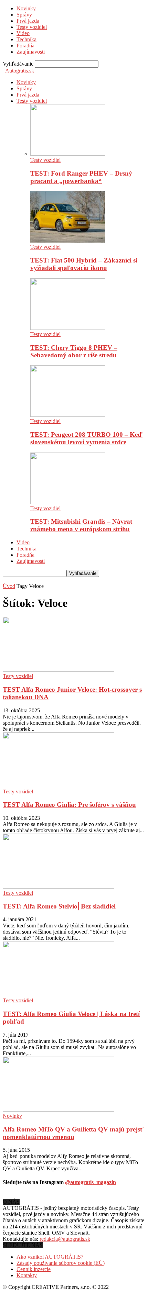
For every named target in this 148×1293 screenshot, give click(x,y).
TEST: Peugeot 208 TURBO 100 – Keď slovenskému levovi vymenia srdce (86, 438)
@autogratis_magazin (90, 1182)
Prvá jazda (28, 21)
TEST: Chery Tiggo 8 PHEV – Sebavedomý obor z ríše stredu (73, 351)
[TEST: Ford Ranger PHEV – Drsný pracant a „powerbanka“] (67, 154)
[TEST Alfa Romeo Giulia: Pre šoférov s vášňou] (58, 785)
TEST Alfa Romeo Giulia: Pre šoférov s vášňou (69, 804)
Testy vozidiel (32, 27)
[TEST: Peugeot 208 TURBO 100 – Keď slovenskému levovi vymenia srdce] (67, 415)
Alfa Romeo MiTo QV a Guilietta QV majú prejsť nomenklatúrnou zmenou (73, 1133)
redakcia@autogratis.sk (65, 1239)
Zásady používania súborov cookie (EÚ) (61, 1263)
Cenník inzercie (34, 1269)
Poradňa (25, 45)
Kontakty (27, 1275)
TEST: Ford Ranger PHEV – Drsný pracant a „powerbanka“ (81, 177)
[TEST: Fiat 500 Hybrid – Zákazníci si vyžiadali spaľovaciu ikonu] (67, 241)
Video (23, 33)
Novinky (26, 8)
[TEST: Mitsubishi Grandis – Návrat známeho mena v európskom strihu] (67, 502)
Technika (26, 39)
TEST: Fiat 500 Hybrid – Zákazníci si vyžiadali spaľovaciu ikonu (83, 264)
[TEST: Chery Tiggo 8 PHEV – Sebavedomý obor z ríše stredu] (67, 328)
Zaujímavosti (31, 52)
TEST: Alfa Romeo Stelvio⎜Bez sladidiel (59, 906)
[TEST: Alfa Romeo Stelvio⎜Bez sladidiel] (58, 887)
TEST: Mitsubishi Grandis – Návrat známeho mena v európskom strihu (81, 525)
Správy (24, 15)
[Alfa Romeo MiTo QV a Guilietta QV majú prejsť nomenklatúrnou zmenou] (58, 1110)
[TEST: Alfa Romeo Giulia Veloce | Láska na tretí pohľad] (58, 994)
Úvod (9, 586)
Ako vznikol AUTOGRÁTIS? (50, 1257)
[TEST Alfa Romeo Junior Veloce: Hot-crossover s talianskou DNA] (58, 670)
